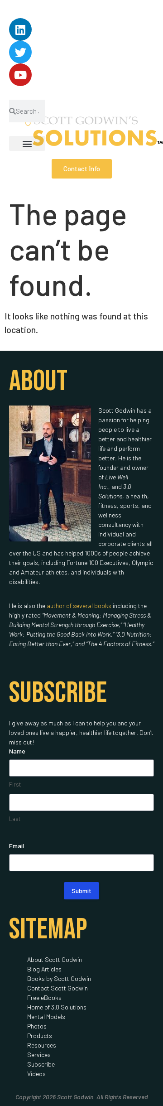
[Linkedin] (20, 29)
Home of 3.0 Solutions (56, 1007)
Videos (36, 1073)
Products (39, 1035)
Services (39, 1054)
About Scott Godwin (54, 959)
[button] (27, 143)
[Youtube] (20, 74)
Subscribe (41, 1064)
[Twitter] (20, 52)
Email (16, 846)
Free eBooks (44, 997)
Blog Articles (44, 969)
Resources (41, 1045)
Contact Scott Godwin (57, 988)
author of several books (79, 605)
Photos (37, 1026)
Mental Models (46, 1016)
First (15, 784)
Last (14, 818)
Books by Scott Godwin (59, 978)
